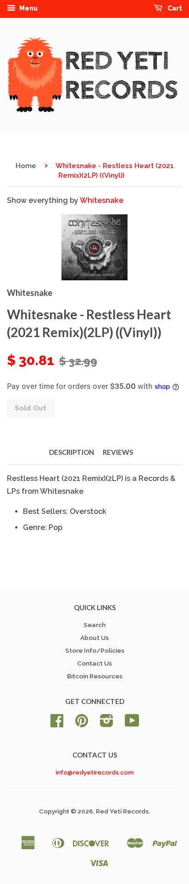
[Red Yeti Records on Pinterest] (82, 723)
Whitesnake (101, 200)
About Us (94, 637)
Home (26, 166)
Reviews (118, 452)
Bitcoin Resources (94, 676)
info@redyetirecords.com (94, 772)
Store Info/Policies (94, 650)
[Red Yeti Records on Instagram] (107, 723)
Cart (174, 8)
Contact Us (94, 663)
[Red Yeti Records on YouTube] (132, 723)
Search (94, 624)
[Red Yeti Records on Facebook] (57, 723)
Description (71, 452)
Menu (28, 8)
